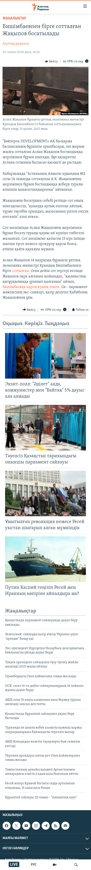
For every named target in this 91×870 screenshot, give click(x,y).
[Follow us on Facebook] (7, 826)
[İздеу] (76, 864)
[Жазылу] (65, 826)
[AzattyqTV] (54, 864)
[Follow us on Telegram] (46, 826)
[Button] (51, 61)
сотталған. (21, 271)
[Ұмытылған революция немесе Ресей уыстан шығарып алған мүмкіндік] (45, 493)
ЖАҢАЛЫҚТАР (14, 18)
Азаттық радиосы (16, 43)
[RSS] (55, 826)
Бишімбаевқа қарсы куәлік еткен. (32, 287)
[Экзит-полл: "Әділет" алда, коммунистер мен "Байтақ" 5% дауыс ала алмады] (45, 356)
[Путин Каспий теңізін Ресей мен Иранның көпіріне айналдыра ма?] (45, 559)
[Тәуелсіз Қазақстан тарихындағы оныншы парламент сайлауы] (45, 427)
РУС (34, 864)
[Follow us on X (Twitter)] (16, 826)
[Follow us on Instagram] (36, 826)
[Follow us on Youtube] (26, 826)
